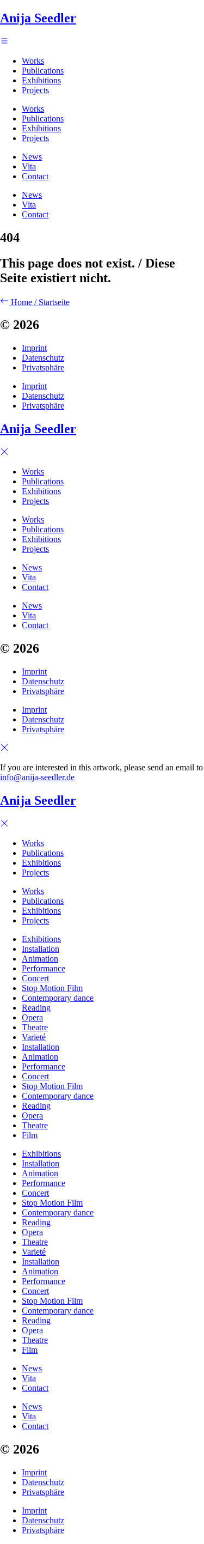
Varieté (34, 1037)
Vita (29, 166)
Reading (36, 1007)
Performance (43, 968)
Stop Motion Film (52, 988)
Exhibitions (41, 80)
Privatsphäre (43, 367)
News (32, 156)
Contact (35, 176)
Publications (43, 70)
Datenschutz (43, 357)
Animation (40, 958)
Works (33, 60)
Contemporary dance (58, 997)
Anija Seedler (38, 18)
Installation (40, 948)
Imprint (34, 347)
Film (30, 1135)
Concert (35, 978)
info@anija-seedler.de (37, 777)
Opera (32, 1017)
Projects (35, 90)
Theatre (35, 1027)
